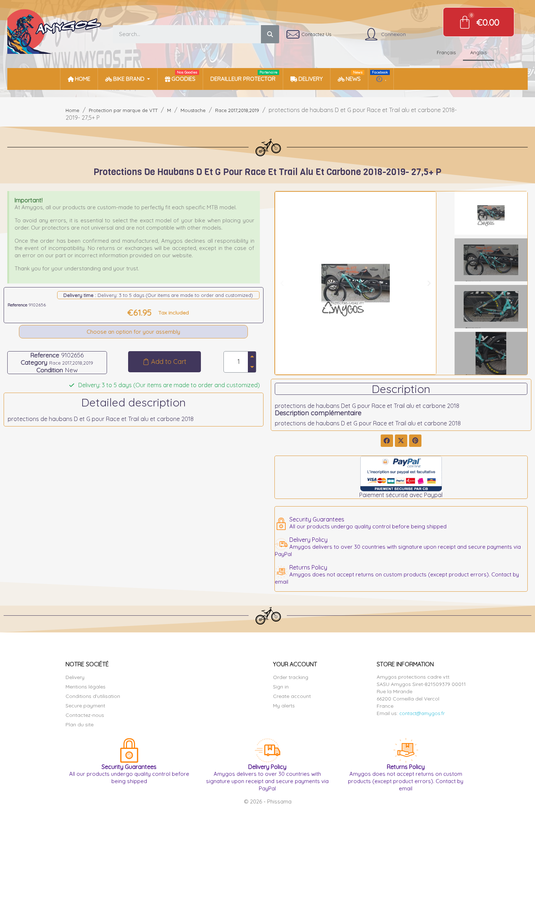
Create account (292, 696)
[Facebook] (387, 440)
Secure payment (85, 705)
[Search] (270, 34)
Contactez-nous (85, 715)
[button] (164, 361)
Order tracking (290, 677)
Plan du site (80, 724)
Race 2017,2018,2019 (71, 363)
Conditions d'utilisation (93, 696)
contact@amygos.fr (422, 713)
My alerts (284, 705)
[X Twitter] (401, 440)
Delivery (75, 677)
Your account (295, 664)
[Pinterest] (415, 440)
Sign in (281, 686)
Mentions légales (86, 686)
